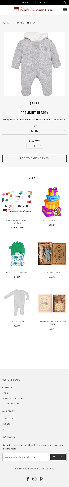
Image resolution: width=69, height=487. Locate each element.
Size (34, 126)
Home (5, 23)
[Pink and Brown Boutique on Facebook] (28, 480)
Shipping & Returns (13, 398)
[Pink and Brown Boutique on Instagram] (34, 480)
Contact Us (9, 388)
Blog (5, 429)
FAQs (5, 393)
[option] (34, 64)
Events (6, 424)
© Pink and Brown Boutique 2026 (34, 469)
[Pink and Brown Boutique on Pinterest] (41, 480)
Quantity (34, 141)
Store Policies (10, 403)
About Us (7, 419)
